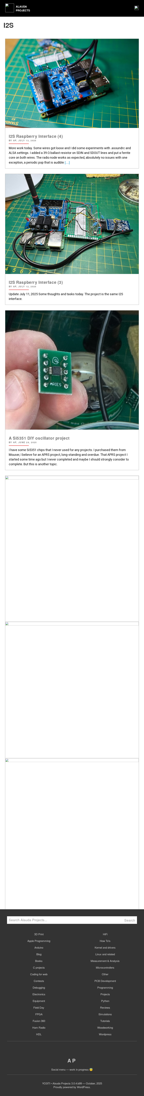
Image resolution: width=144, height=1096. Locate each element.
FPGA (38, 1014)
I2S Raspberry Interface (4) (36, 136)
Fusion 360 (39, 1021)
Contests (39, 981)
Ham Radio (38, 1027)
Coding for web (38, 974)
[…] (67, 162)
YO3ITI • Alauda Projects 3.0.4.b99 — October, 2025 (72, 1083)
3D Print (39, 934)
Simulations (105, 1014)
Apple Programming (38, 941)
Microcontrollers (105, 967)
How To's (105, 941)
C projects (39, 967)
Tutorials (105, 1021)
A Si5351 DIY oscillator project (39, 438)
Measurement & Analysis (105, 961)
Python (105, 1001)
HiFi (105, 934)
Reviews (105, 1007)
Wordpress (105, 1034)
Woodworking (105, 1027)
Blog (38, 954)
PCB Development (105, 981)
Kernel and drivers (105, 947)
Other (105, 974)
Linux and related (105, 954)
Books (38, 961)
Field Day (38, 1007)
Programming (105, 987)
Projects (105, 994)
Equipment (39, 1001)
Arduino (38, 947)
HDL (38, 1034)
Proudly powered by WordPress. (72, 1087)
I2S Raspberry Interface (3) (36, 282)
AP (71, 1060)
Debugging (39, 987)
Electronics (38, 994)
